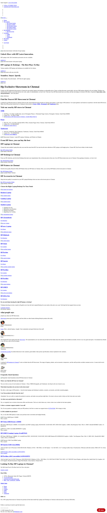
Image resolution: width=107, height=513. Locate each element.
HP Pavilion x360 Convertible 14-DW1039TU (15, 456)
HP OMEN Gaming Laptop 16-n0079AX (14, 433)
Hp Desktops (7, 30)
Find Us (35, 116)
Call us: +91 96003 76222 (10, 5)
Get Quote (6, 42)
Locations (6, 33)
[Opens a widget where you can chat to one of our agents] (101, 510)
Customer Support (5, 307)
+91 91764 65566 (12, 2)
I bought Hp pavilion (6, 351)
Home (5, 20)
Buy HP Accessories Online (7, 182)
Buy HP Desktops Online (7, 160)
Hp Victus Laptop (11, 23)
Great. (2, 329)
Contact (6, 489)
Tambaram (9, 37)
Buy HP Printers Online (6, 171)
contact (5, 40)
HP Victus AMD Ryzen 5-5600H (11, 422)
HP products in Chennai (13, 362)
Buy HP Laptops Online (7, 150)
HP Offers (6, 38)
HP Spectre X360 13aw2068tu (10, 444)
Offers (5, 487)
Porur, (35, 104)
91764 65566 (52, 408)
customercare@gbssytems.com (11, 6)
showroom (22, 339)
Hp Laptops (7, 21)
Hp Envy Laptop (11, 24)
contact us (3, 60)
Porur (8, 35)
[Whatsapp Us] (17, 511)
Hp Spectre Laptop (11, 28)
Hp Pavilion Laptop (12, 26)
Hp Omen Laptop (11, 27)
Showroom (3, 318)
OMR (8, 34)
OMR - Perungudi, (42, 104)
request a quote (4, 470)
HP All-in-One (10, 31)
